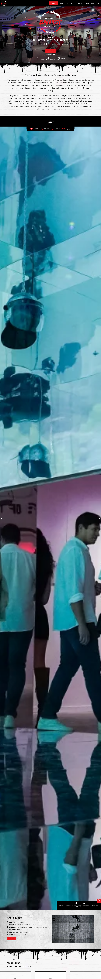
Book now (50, 51)
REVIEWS (72, 3)
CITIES (98, 3)
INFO (67, 3)
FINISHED (53, 3)
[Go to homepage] (7, 3)
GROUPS (87, 3)
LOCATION (80, 3)
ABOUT (61, 3)
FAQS (92, 3)
